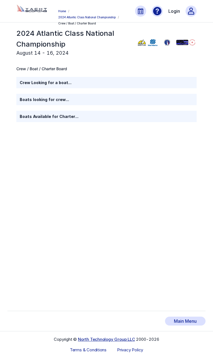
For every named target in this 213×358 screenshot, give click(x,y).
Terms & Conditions (88, 349)
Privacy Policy (130, 349)
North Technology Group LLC (106, 339)
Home (62, 11)
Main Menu (185, 321)
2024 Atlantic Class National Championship (87, 17)
